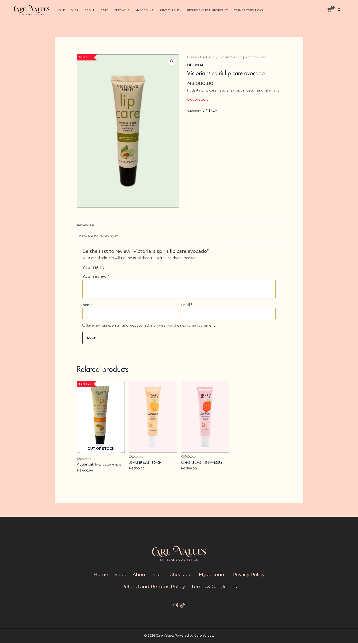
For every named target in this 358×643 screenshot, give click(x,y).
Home (61, 10)
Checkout (121, 10)
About (89, 10)
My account (144, 10)
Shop (75, 10)
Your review (95, 276)
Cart (104, 10)
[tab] (87, 225)
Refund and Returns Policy (207, 10)
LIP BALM (208, 57)
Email (186, 305)
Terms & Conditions (248, 10)
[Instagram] (175, 605)
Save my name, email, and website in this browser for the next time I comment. (151, 325)
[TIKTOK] (182, 605)
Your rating (93, 267)
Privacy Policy (170, 10)
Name (88, 305)
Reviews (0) (87, 225)
